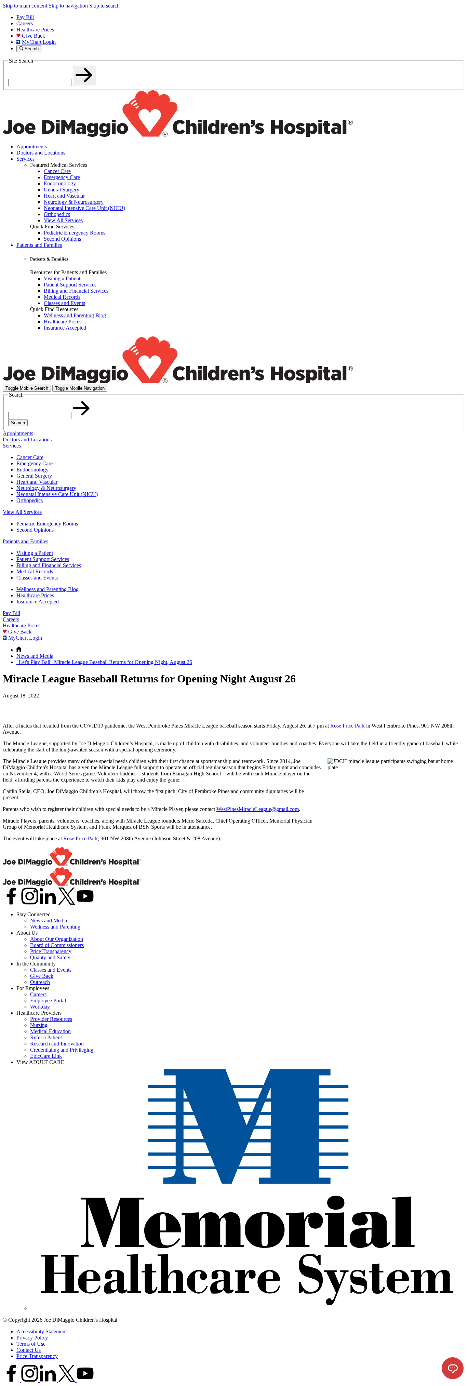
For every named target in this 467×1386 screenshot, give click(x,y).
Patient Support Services (42, 559)
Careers (24, 23)
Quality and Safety (50, 957)
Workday (40, 1007)
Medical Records (34, 571)
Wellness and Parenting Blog (47, 589)
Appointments (31, 146)
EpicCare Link (46, 1056)
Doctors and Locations (40, 153)
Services (25, 159)
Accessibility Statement (41, 1331)
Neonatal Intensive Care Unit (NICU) (57, 494)
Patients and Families (39, 245)
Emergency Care (34, 463)
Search (18, 422)
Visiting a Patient (34, 553)
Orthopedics (29, 500)
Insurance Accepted (37, 601)
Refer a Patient (46, 1037)
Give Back (33, 36)
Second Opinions (35, 530)
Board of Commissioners (57, 945)
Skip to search (104, 6)
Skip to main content (25, 6)
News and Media (48, 920)
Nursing (39, 1025)
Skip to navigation (68, 6)
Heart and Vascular (36, 482)
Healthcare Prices (35, 29)
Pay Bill (25, 17)
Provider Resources (51, 1019)
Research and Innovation (57, 1044)
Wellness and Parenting (55, 927)
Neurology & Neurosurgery (46, 488)
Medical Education (50, 1031)
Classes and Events (37, 578)
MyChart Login (39, 42)
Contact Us (28, 1350)
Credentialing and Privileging (61, 1050)
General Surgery (34, 476)
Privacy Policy (32, 1338)
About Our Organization (56, 939)
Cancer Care (29, 457)
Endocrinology (32, 469)
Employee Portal (48, 1000)
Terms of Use (30, 1344)
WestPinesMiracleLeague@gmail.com (257, 809)
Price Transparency (50, 951)
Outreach (40, 982)
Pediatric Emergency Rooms (47, 524)
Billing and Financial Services (48, 565)
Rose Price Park (347, 726)
